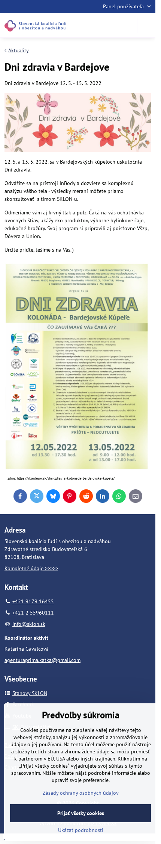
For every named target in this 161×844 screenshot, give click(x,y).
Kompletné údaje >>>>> (31, 568)
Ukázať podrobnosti (80, 830)
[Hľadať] (128, 25)
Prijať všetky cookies (80, 813)
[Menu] (146, 25)
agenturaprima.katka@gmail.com (42, 660)
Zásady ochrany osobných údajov (81, 792)
